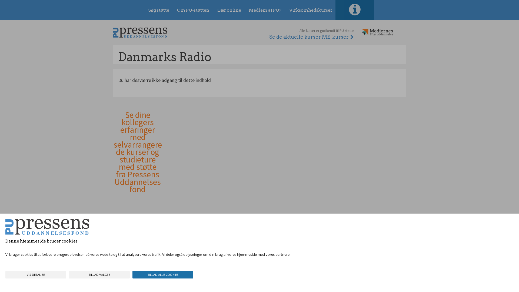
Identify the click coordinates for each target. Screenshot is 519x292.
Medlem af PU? (265, 10)
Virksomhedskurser (310, 10)
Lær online (229, 10)
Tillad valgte (99, 275)
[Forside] (140, 33)
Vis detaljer (36, 275)
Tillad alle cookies (163, 275)
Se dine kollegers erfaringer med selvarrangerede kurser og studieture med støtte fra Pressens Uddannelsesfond (138, 152)
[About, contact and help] (354, 10)
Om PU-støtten (193, 10)
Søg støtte (158, 10)
